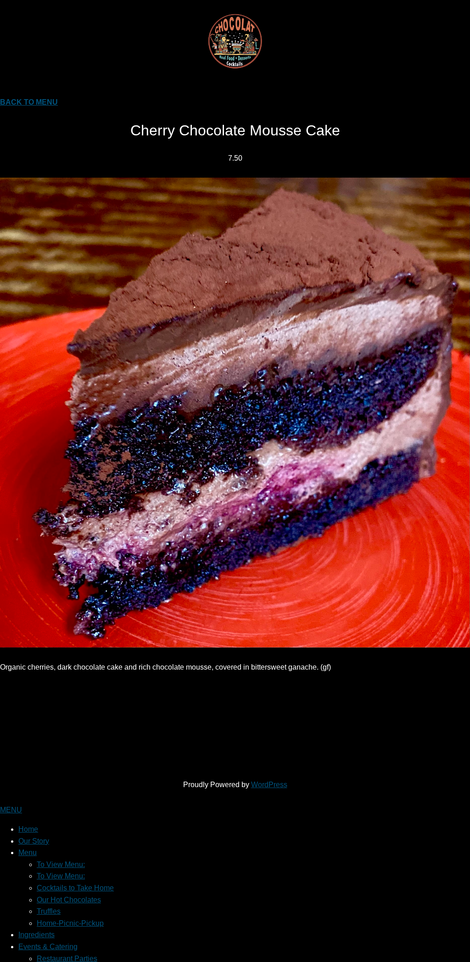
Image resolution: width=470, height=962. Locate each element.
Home (28, 829)
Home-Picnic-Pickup (70, 923)
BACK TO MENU (29, 102)
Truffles (49, 911)
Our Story (33, 841)
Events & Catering (48, 947)
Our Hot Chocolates (69, 900)
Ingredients (36, 935)
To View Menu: (61, 864)
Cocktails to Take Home (75, 888)
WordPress (269, 785)
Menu (27, 852)
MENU (11, 810)
